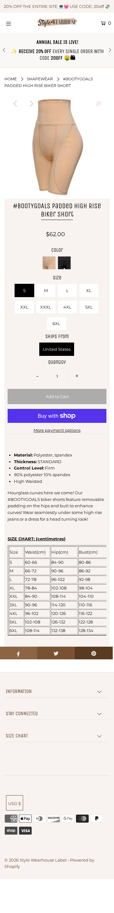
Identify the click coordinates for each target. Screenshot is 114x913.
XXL (24, 307)
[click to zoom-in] (98, 104)
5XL (89, 307)
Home (10, 79)
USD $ (14, 803)
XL (89, 290)
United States (57, 349)
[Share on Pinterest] (94, 653)
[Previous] (16, 104)
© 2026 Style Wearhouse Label (35, 860)
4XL (67, 307)
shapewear (40, 79)
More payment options (57, 430)
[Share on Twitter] (56, 653)
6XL (56, 323)
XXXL (45, 307)
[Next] (31, 104)
